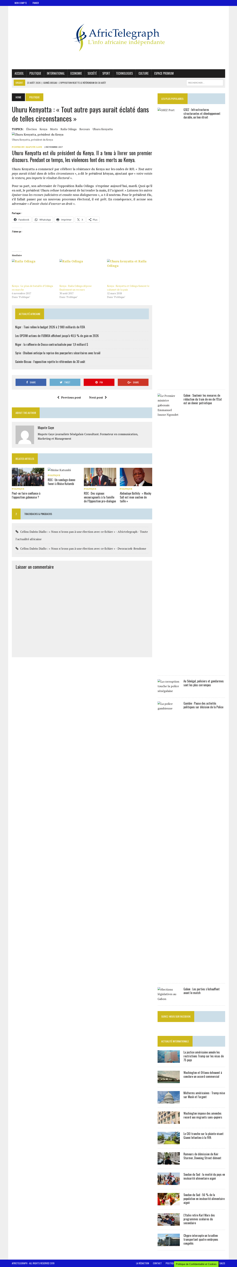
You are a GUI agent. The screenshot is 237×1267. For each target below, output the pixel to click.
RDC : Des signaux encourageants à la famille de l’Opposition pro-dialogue (100, 497)
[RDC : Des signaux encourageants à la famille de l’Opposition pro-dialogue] (100, 483)
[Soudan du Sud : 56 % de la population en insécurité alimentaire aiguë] (169, 1203)
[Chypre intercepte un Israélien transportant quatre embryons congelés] (169, 1244)
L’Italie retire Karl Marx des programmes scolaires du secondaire (199, 1219)
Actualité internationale (175, 1041)
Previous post (71, 397)
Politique (35, 73)
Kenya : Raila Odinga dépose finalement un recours (75, 287)
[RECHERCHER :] (204, 82)
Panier (36, 2)
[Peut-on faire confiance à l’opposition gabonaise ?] (28, 483)
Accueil (19, 73)
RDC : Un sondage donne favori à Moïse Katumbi (61, 482)
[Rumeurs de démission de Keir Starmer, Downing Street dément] (169, 1162)
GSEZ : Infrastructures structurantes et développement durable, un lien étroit (201, 113)
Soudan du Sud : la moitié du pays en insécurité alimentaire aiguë (204, 1176)
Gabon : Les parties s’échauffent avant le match (201, 991)
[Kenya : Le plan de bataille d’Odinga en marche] (34, 271)
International (56, 73)
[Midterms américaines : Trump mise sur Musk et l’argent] (169, 1101)
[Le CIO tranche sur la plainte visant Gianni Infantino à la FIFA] (169, 1142)
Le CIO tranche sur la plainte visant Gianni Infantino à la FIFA (203, 1135)
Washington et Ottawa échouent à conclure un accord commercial (202, 1074)
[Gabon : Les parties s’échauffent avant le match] (169, 999)
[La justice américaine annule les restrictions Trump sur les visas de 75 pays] (169, 1060)
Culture (143, 73)
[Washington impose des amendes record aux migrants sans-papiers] (169, 1121)
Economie (76, 73)
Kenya (43, 129)
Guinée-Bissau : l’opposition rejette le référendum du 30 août (50, 361)
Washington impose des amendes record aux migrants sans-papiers (202, 1115)
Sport (106, 73)
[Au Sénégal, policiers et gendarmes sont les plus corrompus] (169, 691)
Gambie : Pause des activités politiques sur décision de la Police (203, 705)
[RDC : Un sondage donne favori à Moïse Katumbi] (59, 470)
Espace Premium (164, 73)
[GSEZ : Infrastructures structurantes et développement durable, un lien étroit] (169, 383)
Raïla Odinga (69, 129)
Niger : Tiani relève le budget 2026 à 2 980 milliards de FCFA (50, 327)
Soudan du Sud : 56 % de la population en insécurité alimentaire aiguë (204, 1199)
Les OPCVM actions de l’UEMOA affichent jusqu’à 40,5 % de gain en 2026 (57, 336)
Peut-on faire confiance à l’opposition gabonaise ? (26, 495)
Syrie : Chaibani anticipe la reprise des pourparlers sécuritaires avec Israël (57, 353)
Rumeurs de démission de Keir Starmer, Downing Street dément (202, 1156)
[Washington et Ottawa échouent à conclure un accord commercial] (169, 1081)
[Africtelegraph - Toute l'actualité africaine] (118, 38)
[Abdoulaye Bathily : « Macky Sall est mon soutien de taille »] (136, 483)
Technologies (124, 73)
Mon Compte (21, 2)
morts (54, 129)
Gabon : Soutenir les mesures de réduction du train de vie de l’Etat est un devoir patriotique (202, 399)
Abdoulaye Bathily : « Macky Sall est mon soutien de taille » (135, 497)
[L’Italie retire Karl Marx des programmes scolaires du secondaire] (169, 1223)
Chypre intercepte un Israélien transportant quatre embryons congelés (200, 1239)
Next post (96, 397)
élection (31, 129)
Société (92, 73)
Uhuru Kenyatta (103, 129)
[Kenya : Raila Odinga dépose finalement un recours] (81, 271)
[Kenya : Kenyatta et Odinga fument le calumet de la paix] (129, 271)
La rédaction (142, 1263)
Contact (157, 1263)
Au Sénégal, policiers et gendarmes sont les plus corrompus (203, 683)
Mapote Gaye (34, 147)
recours (84, 129)
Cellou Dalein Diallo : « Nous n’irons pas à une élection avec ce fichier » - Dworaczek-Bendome (83, 548)
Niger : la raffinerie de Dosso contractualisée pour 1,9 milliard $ (51, 344)
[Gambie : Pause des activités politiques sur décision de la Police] (169, 977)
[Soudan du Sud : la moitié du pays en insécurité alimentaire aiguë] (169, 1183)
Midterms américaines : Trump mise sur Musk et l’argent (204, 1095)
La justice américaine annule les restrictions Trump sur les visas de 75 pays (203, 1056)
